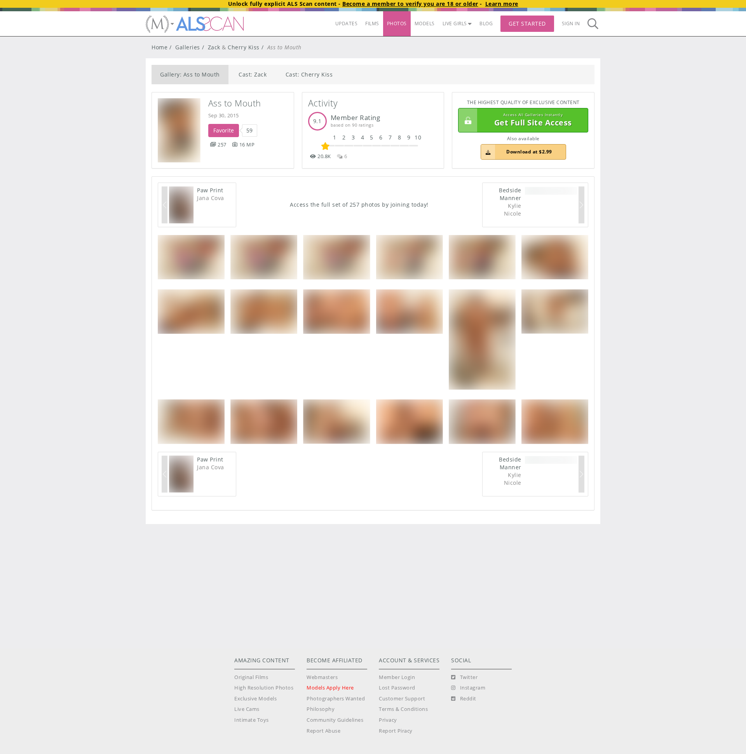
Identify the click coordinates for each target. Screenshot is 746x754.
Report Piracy (396, 731)
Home (159, 47)
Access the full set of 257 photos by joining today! (359, 204)
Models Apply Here (330, 687)
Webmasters (322, 677)
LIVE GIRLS (455, 23)
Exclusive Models (255, 698)
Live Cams (247, 709)
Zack (214, 47)
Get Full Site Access (533, 120)
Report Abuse (323, 731)
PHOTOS (397, 23)
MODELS (425, 23)
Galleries (187, 47)
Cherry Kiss (244, 47)
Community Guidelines (335, 720)
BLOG (486, 23)
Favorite (223, 130)
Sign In (571, 23)
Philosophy (321, 709)
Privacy (388, 720)
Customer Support (402, 698)
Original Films (251, 677)
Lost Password (397, 687)
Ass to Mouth (234, 103)
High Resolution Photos (263, 687)
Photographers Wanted (336, 698)
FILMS (372, 23)
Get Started (527, 23)
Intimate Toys (251, 720)
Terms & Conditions (403, 709)
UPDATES (346, 23)
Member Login (397, 677)
